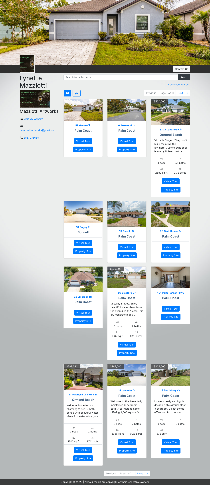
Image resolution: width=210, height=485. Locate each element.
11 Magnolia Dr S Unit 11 (83, 394)
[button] (7, 32)
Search (184, 77)
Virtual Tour (83, 141)
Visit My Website (33, 118)
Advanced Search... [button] (179, 84)
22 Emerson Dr (83, 296)
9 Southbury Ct (171, 390)
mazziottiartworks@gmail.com (38, 130)
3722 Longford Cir (171, 129)
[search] (120, 77)
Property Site (83, 149)
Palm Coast (83, 130)
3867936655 (31, 137)
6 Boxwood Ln (126, 125)
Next (180, 92)
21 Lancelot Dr (126, 390)
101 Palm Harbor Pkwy (170, 292)
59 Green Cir (83, 125)
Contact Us (181, 69)
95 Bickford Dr (127, 292)
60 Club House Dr (170, 231)
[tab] (67, 93)
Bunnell (83, 232)
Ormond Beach (171, 135)
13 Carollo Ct (127, 231)
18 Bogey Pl (83, 227)
